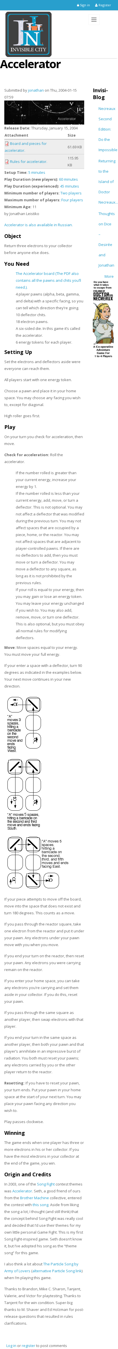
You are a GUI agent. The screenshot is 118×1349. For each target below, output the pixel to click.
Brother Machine (34, 1197)
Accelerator (22, 1191)
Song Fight (46, 1184)
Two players (71, 193)
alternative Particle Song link (57, 1270)
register (28, 1345)
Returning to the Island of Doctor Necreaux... (108, 181)
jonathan (36, 90)
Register (104, 5)
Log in (11, 1345)
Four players (72, 199)
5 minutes (36, 172)
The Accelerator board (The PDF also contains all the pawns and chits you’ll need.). (48, 280)
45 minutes (69, 186)
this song (40, 1204)
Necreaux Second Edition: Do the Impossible (108, 129)
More (109, 276)
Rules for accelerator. (28, 161)
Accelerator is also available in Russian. (38, 224)
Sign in (84, 5)
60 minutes (68, 179)
